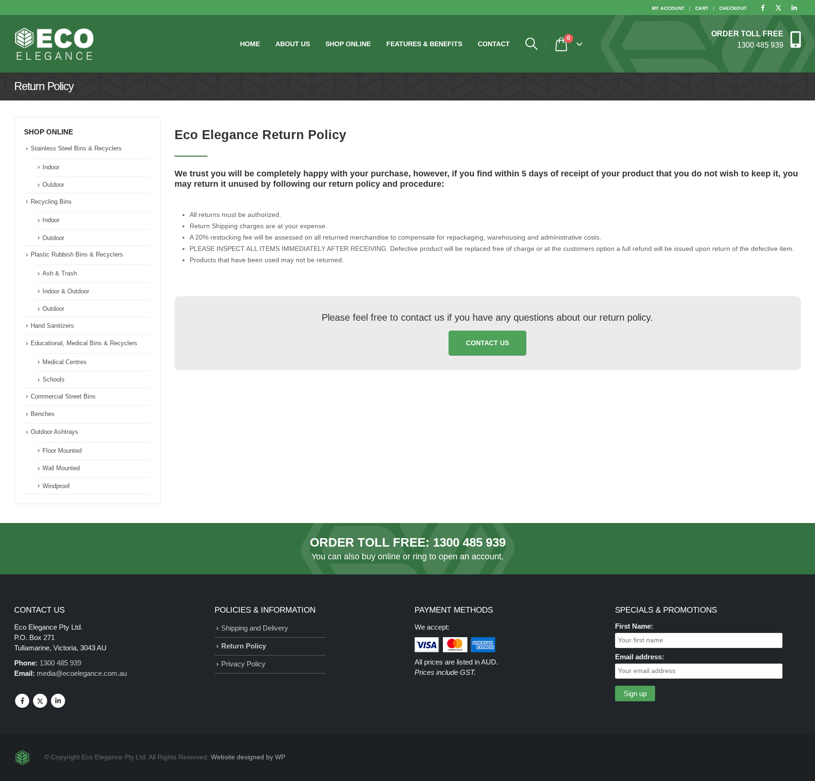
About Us (292, 44)
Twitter (40, 701)
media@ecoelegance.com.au (82, 673)
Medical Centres (64, 362)
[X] (778, 7)
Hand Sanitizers (52, 325)
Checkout (733, 8)
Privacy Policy (243, 664)
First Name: (634, 626)
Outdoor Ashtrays (54, 431)
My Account (668, 8)
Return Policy (243, 646)
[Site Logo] (54, 44)
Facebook (22, 701)
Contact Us (487, 343)
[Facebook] (762, 7)
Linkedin (58, 701)
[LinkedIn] (793, 7)
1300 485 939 (469, 542)
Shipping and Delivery (254, 628)
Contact (494, 44)
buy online (381, 556)
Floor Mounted (62, 450)
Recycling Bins (51, 201)
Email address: (639, 657)
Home (250, 44)
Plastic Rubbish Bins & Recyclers (77, 254)
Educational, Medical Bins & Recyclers (84, 343)
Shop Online (348, 44)
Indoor (50, 167)
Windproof (56, 486)
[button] (531, 44)
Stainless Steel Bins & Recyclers (76, 148)
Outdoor (53, 184)
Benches (43, 413)
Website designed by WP (248, 757)
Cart (701, 8)
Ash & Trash (59, 273)
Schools (53, 379)
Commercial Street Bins (63, 396)
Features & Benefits (424, 44)
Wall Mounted (61, 468)
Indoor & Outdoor (65, 291)
